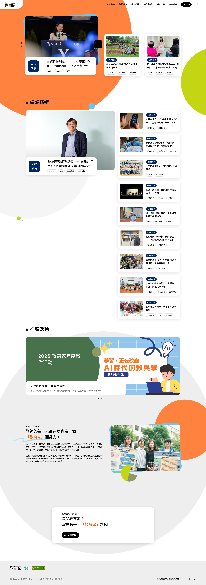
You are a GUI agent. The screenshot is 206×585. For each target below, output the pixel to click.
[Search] (198, 4)
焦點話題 (160, 4)
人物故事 (111, 4)
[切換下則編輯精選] (98, 44)
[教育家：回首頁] (10, 6)
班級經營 (135, 4)
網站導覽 (173, 4)
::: (4, 5)
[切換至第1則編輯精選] (22, 43)
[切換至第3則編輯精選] (21, 49)
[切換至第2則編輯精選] (21, 46)
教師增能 (148, 4)
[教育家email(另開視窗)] (195, 579)
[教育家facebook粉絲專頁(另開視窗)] (190, 579)
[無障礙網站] (38, 570)
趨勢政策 (123, 4)
